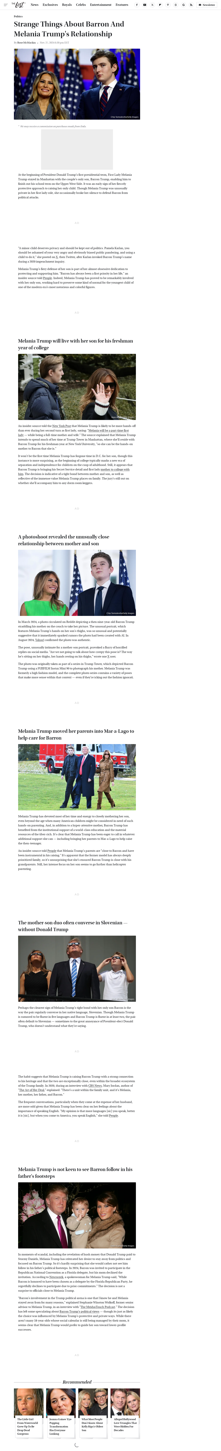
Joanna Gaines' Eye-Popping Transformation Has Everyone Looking (61, 1426)
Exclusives (50, 5)
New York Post (61, 426)
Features (122, 5)
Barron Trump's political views (79, 1311)
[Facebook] (136, 4)
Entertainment (100, 5)
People (47, 278)
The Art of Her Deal (31, 1090)
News (35, 5)
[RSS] (191, 4)
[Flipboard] (160, 4)
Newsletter (209, 4)
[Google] (183, 4)
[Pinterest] (168, 4)
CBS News (95, 1085)
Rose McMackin (26, 42)
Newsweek (56, 1277)
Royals (67, 5)
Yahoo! (39, 640)
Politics (18, 16)
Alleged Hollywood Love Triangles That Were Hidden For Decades (125, 1425)
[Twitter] (152, 4)
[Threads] (175, 4)
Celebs (81, 5)
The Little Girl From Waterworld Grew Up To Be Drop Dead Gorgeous (27, 1426)
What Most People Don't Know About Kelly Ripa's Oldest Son (92, 1425)
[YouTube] (144, 4)
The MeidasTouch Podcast (98, 1307)
